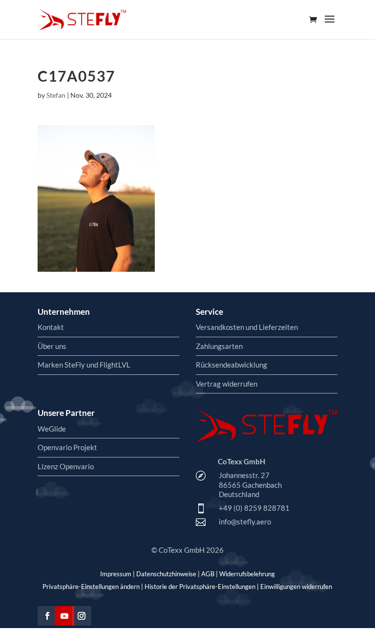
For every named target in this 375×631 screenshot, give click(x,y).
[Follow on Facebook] (47, 616)
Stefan (55, 95)
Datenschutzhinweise (166, 574)
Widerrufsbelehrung (247, 574)
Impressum (115, 574)
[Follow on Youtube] (64, 616)
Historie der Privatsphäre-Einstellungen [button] (200, 586)
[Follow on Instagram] (81, 616)
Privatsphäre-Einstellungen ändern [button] (91, 586)
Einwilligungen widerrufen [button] (296, 586)
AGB (207, 574)
